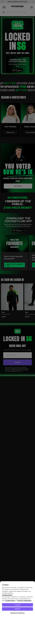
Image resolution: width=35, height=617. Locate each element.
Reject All (17, 609)
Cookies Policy (7, 595)
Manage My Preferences (17, 613)
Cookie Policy (10, 600)
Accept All (17, 604)
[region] (17, 599)
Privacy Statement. (25, 600)
